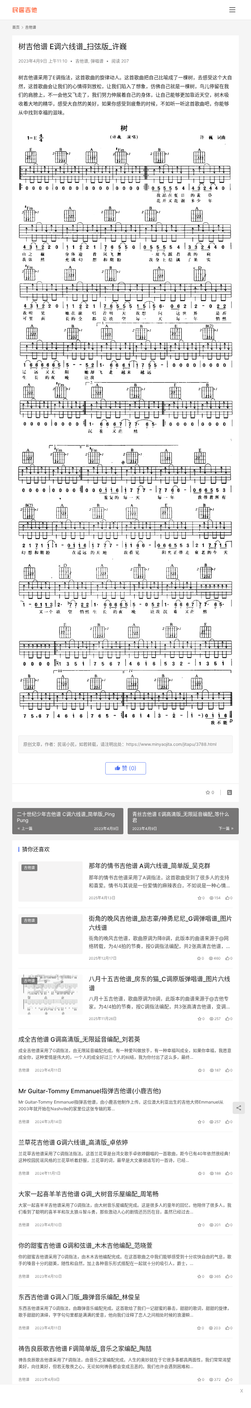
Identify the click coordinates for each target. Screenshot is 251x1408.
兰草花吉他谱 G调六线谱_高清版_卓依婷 (73, 1142)
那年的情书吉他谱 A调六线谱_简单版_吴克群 (149, 866)
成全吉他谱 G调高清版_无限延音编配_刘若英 (79, 1039)
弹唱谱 (97, 60)
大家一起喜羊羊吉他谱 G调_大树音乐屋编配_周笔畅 (88, 1194)
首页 (16, 27)
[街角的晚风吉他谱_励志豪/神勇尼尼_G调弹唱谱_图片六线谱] (50, 934)
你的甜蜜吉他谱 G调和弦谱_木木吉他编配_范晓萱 (85, 1245)
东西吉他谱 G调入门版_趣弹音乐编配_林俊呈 (79, 1297)
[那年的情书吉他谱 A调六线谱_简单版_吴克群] (50, 881)
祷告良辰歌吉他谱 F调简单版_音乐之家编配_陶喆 (85, 1348)
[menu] (232, 9)
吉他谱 (81, 60)
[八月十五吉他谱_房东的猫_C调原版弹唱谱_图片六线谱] (50, 995)
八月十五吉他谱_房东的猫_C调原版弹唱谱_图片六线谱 (159, 983)
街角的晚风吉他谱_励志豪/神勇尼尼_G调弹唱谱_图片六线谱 (160, 923)
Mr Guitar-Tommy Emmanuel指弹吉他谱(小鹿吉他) (89, 1091)
